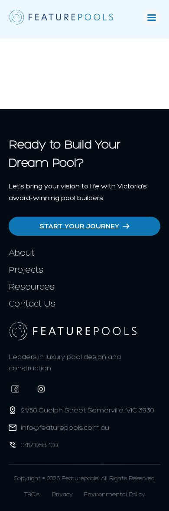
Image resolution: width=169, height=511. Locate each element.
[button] (151, 17)
